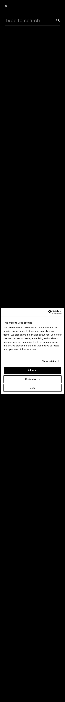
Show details (49, 361)
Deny (32, 388)
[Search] (58, 20)
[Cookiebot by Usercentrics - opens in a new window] (48, 312)
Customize (30, 379)
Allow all (32, 370)
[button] (6, 6)
